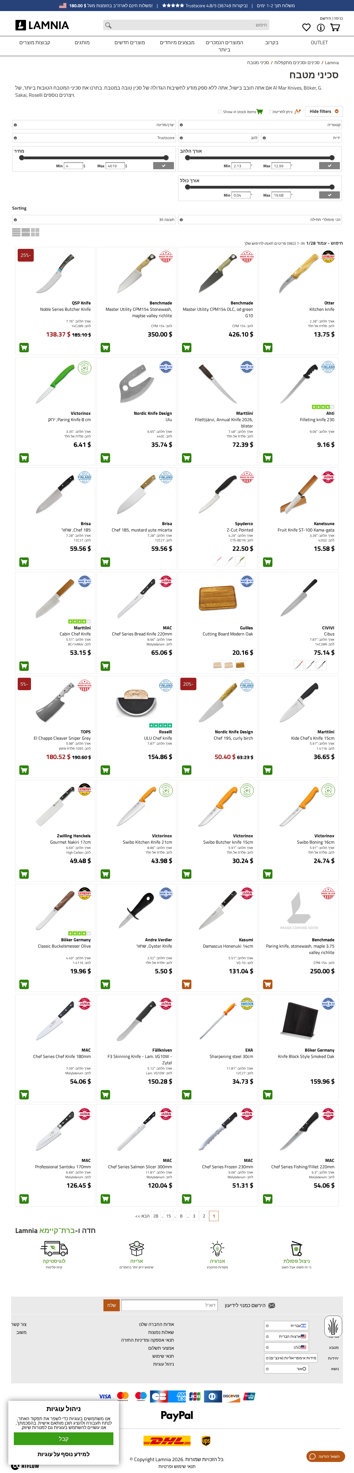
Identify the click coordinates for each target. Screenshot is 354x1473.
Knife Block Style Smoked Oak (306, 1056)
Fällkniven (162, 1050)
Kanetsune (324, 523)
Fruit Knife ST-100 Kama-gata (306, 529)
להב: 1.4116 (325, 748)
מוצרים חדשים (129, 42)
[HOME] (42, 25)
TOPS (86, 731)
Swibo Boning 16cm (315, 842)
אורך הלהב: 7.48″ (240, 431)
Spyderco (244, 523)
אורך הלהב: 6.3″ (323, 1172)
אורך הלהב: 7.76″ (78, 321)
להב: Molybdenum (159, 644)
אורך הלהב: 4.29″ (240, 535)
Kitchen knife (321, 309)
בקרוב (271, 42)
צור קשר (19, 1324)
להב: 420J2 (326, 540)
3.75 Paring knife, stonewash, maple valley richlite (300, 949)
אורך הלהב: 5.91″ (322, 743)
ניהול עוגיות (163, 1364)
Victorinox (81, 413)
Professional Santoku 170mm (63, 1166)
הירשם (325, 18)
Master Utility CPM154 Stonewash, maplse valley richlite (139, 312)
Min (60, 166)
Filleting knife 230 (317, 419)
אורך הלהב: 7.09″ (78, 1068)
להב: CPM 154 (242, 326)
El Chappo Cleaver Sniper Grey (62, 738)
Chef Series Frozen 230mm (227, 1166)
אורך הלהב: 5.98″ (78, 743)
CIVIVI (328, 627)
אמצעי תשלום (161, 1348)
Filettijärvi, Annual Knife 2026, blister (224, 422)
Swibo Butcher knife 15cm (228, 842)
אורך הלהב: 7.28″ (159, 535)
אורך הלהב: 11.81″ (240, 1068)
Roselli (165, 731)
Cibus (329, 633)
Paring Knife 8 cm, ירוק (69, 419)
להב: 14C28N (81, 326)
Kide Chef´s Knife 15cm (312, 738)
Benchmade (242, 302)
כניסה (338, 18)
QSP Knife (81, 302)
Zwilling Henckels (74, 835)
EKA (249, 1050)
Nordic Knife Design (153, 413)
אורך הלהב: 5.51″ (78, 639)
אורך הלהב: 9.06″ (322, 431)
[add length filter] (329, 195)
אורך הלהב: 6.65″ (159, 431)
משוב (21, 1332)
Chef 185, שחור (76, 529)
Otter (329, 302)
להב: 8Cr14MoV (79, 644)
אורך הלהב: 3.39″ (322, 535)
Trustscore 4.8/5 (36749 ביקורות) (217, 5)
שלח (111, 1305)
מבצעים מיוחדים (177, 42)
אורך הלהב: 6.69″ (78, 847)
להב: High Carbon (78, 852)
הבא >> (142, 1216)
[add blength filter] (329, 165)
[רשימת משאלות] (306, 27)
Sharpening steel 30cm (231, 1056)
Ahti (330, 413)
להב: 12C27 (163, 540)
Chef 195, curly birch (233, 738)
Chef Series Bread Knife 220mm (142, 633)
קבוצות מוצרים (34, 42)
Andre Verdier (158, 939)
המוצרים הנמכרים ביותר (224, 46)
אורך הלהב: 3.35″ (78, 431)
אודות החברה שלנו (156, 1324)
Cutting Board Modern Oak (228, 633)
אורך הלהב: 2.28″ (322, 321)
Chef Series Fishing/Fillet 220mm (302, 1166)
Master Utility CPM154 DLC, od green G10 (218, 312)
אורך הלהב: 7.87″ (322, 639)
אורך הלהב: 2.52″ (159, 958)
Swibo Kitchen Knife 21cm (147, 842)
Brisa (167, 523)
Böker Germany (76, 939)
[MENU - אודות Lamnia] (321, 27)
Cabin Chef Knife (75, 633)
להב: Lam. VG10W (159, 1073)
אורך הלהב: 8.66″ (159, 639)
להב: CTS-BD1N (241, 540)
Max (101, 166)
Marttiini (244, 413)
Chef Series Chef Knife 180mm (62, 1056)
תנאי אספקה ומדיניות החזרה (147, 1340)
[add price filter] (163, 165)
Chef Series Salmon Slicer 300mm (140, 1166)
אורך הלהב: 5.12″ (159, 1068)
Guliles (246, 627)
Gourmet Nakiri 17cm (70, 842)
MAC (167, 627)
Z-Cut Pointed (240, 529)
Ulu (169, 419)
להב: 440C (164, 436)
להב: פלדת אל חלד (321, 326)
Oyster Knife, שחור (154, 946)
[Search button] (108, 25)
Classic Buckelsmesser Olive (64, 946)
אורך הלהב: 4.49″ (78, 958)
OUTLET (319, 42)
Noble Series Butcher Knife (65, 309)
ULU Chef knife (158, 738)
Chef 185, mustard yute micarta (142, 529)
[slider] (21, 157)
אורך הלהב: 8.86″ (159, 847)
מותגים (82, 42)
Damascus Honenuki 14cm (228, 946)
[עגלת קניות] (335, 27)
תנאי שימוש (163, 1356)
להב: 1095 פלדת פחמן (75, 748)
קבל (64, 1438)
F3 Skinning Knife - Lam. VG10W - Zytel (140, 1059)
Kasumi (246, 939)
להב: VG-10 (244, 962)
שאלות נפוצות (161, 1332)
